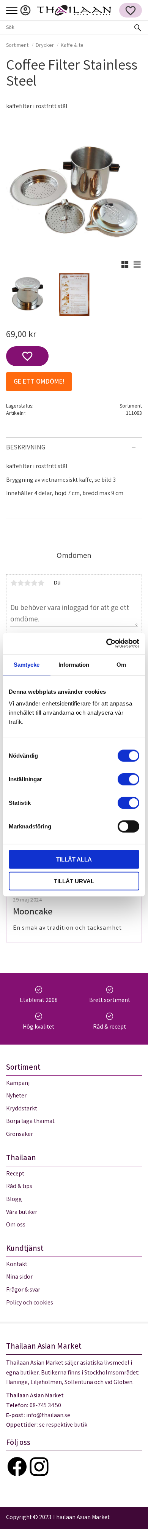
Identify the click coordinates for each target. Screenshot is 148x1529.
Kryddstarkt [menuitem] (21, 1109)
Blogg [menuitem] (14, 1199)
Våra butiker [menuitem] (21, 1212)
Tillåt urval (74, 881)
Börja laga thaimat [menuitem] (30, 1121)
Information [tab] (73, 664)
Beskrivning (25, 448)
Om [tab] (121, 664)
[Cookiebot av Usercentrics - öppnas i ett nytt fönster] (106, 643)
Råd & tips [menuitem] (19, 1186)
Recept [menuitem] (15, 1174)
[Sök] (138, 28)
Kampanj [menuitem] (18, 1083)
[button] (11, 11)
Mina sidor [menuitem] (25, 10)
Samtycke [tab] (26, 664)
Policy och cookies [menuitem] (29, 1303)
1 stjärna (13, 583)
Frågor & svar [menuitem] (23, 1290)
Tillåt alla (74, 859)
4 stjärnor (34, 583)
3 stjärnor (27, 583)
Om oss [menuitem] (15, 1225)
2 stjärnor (20, 583)
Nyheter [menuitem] (16, 1096)
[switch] (128, 779)
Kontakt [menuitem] (16, 1264)
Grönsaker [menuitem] (19, 1134)
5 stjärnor (41, 583)
